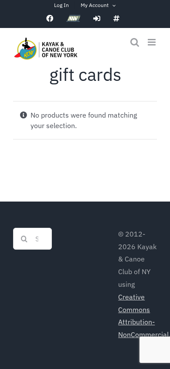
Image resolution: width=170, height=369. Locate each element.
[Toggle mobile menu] (152, 42)
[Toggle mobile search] (134, 42)
